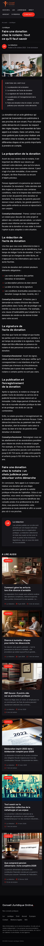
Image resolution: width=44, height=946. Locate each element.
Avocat (6, 14)
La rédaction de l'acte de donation (19, 90)
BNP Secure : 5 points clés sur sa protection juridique (17, 694)
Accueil (6, 10)
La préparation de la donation (18, 87)
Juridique (21, 10)
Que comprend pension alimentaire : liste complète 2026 (20, 864)
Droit (31, 10)
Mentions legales (16, 920)
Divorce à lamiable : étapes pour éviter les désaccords (17, 641)
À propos (16, 14)
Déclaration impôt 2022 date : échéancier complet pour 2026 (19, 750)
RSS (26, 920)
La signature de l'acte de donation (19, 94)
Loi (13, 10)
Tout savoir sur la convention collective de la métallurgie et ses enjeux (17, 807)
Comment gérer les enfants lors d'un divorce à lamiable (17, 589)
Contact (28, 14)
